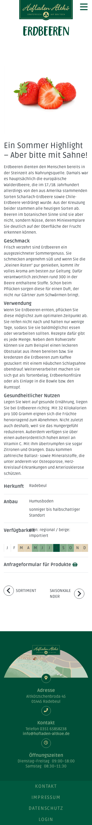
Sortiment (26, 590)
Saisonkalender (60, 593)
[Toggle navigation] (83, 6)
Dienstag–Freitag (33, 761)
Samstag (33, 766)
